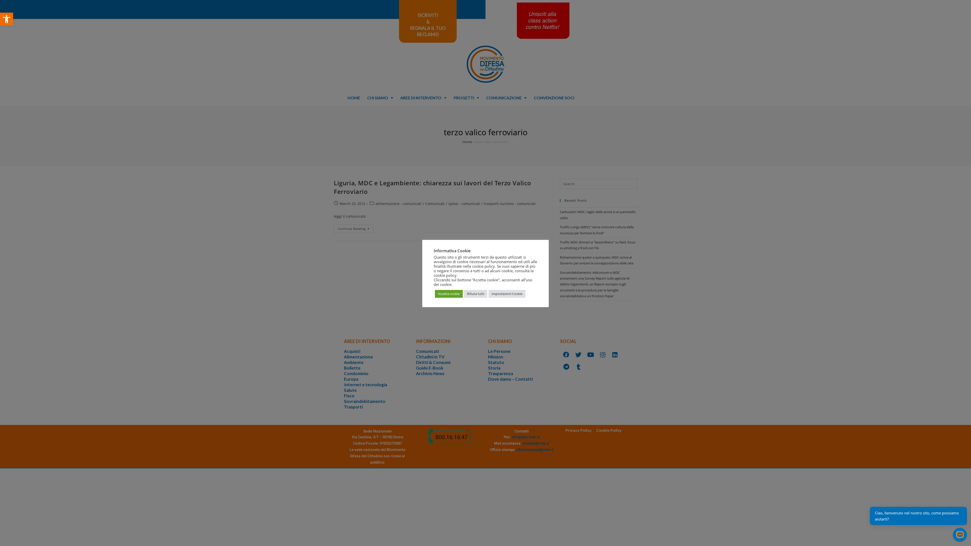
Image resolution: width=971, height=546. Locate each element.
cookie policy (445, 275)
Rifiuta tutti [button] (475, 293)
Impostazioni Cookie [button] (507, 293)
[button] (6, 19)
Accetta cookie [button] (449, 293)
